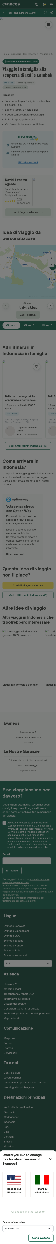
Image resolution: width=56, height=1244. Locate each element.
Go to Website (41, 1237)
